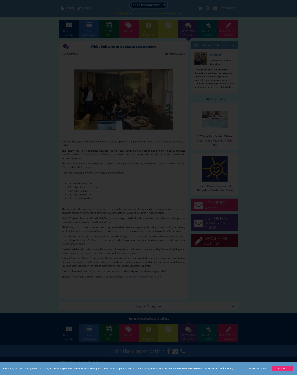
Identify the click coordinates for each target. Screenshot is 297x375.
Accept (282, 368)
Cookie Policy (226, 368)
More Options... (258, 368)
